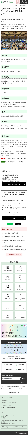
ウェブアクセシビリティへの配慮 (9, 402)
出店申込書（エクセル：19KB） (14, 162)
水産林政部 (16, 386)
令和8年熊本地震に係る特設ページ (13, 237)
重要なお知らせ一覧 (14, 254)
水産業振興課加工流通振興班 (10, 175)
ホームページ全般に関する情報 (8, 407)
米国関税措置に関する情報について (13, 246)
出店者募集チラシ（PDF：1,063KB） (15, 158)
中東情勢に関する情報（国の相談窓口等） (14, 241)
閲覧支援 (22, 2)
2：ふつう (17, 203)
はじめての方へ (5, 409)
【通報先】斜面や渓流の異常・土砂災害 (15, 249)
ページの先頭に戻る (14, 392)
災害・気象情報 (18, 2)
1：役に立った (7, 203)
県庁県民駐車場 (19, 427)
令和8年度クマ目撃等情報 (11, 233)
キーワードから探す (7, 375)
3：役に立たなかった (9, 205)
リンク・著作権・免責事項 (7, 397)
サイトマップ (4, 412)
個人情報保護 (4, 400)
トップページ (3, 386)
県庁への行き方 (5, 427)
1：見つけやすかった (9, 212)
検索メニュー (26, 2)
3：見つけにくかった (9, 214)
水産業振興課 (22, 386)
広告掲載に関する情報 (6, 405)
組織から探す (10, 386)
